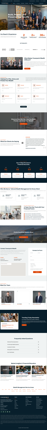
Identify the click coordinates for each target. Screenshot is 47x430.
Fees (26, 405)
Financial (22, 85)
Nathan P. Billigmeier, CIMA (6, 303)
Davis (12, 389)
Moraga (44, 389)
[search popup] (45, 3)
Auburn (6, 389)
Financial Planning (38, 401)
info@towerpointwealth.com (4, 260)
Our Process (18, 3)
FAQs (30, 3)
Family (37, 96)
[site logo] (4, 3)
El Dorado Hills (16, 389)
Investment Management (39, 400)
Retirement (7, 96)
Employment (38, 85)
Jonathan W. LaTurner (37, 303)
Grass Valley (28, 389)
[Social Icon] (40, 1)
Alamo (3, 389)
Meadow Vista (40, 389)
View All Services (23, 106)
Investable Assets (32, 263)
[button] (22, 143)
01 (40, 26)
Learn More (26, 68)
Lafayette (32, 389)
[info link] (3, 85)
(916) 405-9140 (41, 3)
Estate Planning (38, 404)
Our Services (22, 3)
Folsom (20, 389)
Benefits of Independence (29, 401)
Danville (9, 389)
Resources (26, 3)
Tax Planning (37, 405)
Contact (32, 3)
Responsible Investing (28, 404)
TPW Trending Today (4, 323)
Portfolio (6, 85)
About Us (14, 3)
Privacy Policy (16, 405)
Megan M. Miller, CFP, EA (22, 303)
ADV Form (16, 404)
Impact (22, 96)
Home (11, 3)
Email (31, 256)
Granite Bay (24, 389)
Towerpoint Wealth (5, 327)
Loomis (36, 389)
